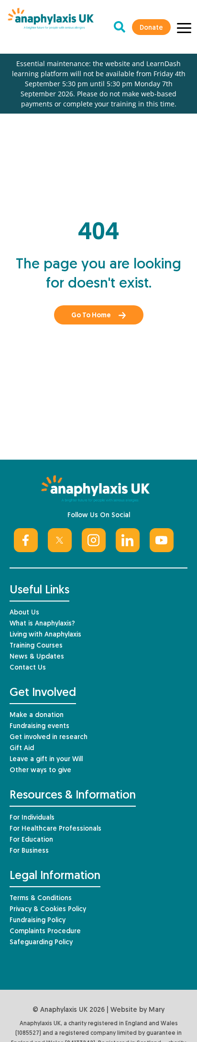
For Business (29, 851)
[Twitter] (60, 540)
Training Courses (36, 645)
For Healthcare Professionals (55, 829)
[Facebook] (26, 540)
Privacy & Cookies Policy (48, 909)
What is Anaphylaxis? (42, 623)
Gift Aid (22, 748)
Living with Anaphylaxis (45, 634)
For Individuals (32, 818)
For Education (31, 840)
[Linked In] (128, 540)
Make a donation (37, 715)
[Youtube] (162, 540)
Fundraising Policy (38, 920)
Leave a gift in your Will (46, 759)
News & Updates (37, 656)
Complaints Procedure (45, 931)
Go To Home (91, 315)
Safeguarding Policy (41, 942)
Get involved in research (49, 737)
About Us (24, 612)
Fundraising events (39, 726)
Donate (151, 28)
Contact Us (28, 668)
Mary (156, 1010)
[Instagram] (94, 540)
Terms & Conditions (41, 898)
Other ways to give (40, 770)
